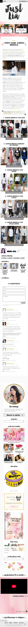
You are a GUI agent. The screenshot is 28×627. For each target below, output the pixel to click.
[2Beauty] (20, 549)
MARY (11, 166)
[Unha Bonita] (14, 549)
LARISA (15, 166)
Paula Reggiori (10, 348)
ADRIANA (9, 138)
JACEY (18, 138)
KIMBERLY (20, 218)
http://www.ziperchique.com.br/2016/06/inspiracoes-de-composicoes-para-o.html (12, 335)
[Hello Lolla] (7, 549)
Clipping (15, 622)
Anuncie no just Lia (13, 415)
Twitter (24, 1)
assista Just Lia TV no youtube (14, 575)
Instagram (21, 1)
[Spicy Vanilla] (20, 545)
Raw (20, 111)
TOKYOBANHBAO (14, 244)
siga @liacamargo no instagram (14, 617)
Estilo (14, 40)
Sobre (10, 622)
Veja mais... (6, 552)
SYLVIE (21, 244)
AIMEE (12, 192)
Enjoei (10, 113)
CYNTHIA (14, 138)
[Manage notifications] (25, 624)
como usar (17, 258)
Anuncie (21, 622)
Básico (13, 111)
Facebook (22, 1)
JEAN (8, 166)
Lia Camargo (11, 625)
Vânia (8, 323)
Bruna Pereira (10, 309)
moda (23, 258)
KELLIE (19, 166)
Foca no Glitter (6, 358)
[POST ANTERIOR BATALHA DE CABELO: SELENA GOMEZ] (2, 44)
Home (6, 622)
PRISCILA (15, 218)
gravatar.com (5, 305)
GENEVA (20, 192)
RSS (27, 1)
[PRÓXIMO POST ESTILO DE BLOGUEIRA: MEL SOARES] (25, 44)
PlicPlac (20, 625)
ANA (16, 192)
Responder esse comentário (10, 320)
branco (4, 258)
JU (21, 138)
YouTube (19, 1)
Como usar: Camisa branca (14, 44)
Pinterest (25, 1)
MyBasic (6, 113)
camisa (10, 258)
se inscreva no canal (20, 611)
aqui (15, 108)
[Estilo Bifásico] (7, 545)
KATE (7, 218)
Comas (16, 111)
